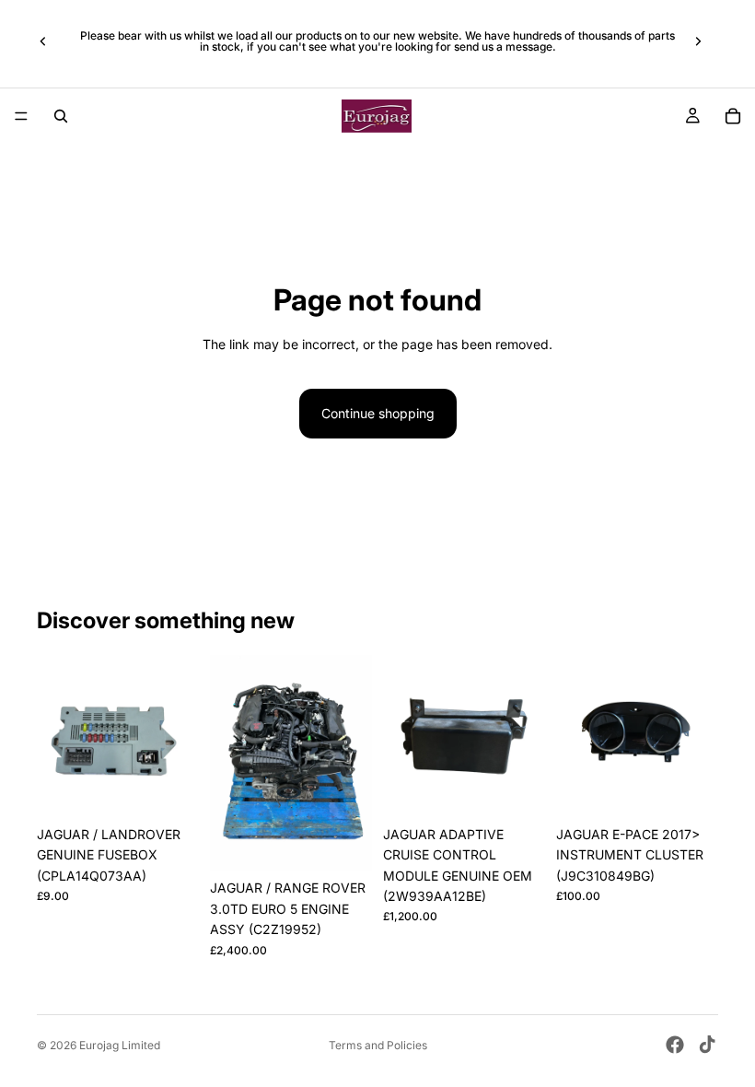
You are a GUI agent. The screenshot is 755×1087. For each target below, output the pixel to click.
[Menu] (21, 116)
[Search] (61, 116)
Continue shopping (378, 413)
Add (186, 788)
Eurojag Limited (119, 1045)
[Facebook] (675, 1045)
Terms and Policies (378, 1045)
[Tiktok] (707, 1045)
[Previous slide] (43, 41)
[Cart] (733, 116)
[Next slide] (698, 41)
